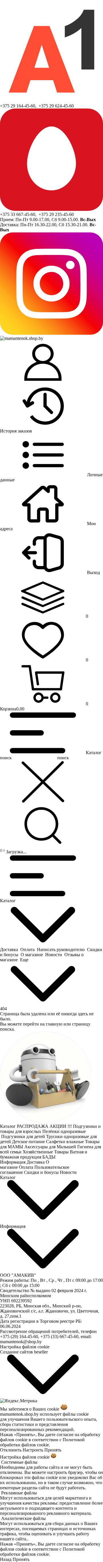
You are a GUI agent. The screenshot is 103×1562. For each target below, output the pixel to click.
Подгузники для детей (23, 1136)
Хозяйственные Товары (46, 1151)
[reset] (43, 782)
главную (54, 1024)
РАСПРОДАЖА (33, 1126)
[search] (43, 826)
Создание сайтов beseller (24, 1351)
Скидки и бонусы (42, 1172)
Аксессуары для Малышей (50, 1146)
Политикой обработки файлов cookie (42, 1442)
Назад (5, 1559)
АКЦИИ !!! (61, 1126)
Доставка (36, 1162)
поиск (63, 757)
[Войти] (43, 363)
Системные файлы (19, 1462)
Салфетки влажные (65, 1141)
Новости (69, 1172)
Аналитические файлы (23, 1518)
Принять (52, 1449)
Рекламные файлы (19, 1492)
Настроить (33, 1449)
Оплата (26, 1167)
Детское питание (29, 1141)
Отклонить (10, 1449)
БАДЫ (49, 1157)
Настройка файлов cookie (24, 1346)
